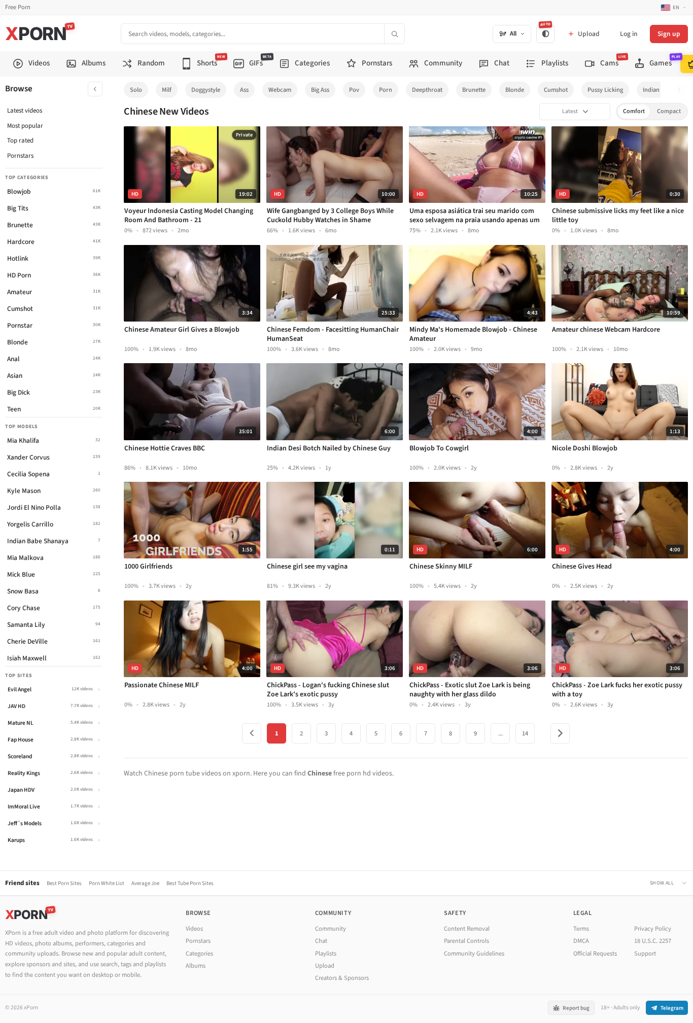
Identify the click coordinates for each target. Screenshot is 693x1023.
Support (645, 953)
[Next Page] (560, 733)
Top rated (20, 140)
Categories (199, 953)
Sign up (668, 34)
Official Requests (595, 953)
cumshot (556, 89)
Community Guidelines (474, 953)
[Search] (394, 34)
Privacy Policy (652, 928)
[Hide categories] (95, 89)
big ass (320, 89)
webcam (279, 89)
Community (330, 928)
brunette (474, 89)
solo (136, 89)
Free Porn (17, 7)
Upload (324, 965)
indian (651, 89)
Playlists (325, 953)
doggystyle (205, 89)
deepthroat (427, 89)
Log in (628, 34)
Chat (321, 940)
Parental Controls (466, 940)
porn (385, 89)
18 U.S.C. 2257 (652, 940)
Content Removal (467, 928)
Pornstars (20, 155)
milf (166, 89)
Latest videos (24, 110)
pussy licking (605, 89)
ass (244, 89)
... (500, 733)
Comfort (634, 111)
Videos (194, 928)
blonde (514, 89)
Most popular (25, 125)
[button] (682, 90)
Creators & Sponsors (342, 977)
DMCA (581, 940)
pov (354, 89)
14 (525, 733)
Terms (581, 928)
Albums (195, 965)
